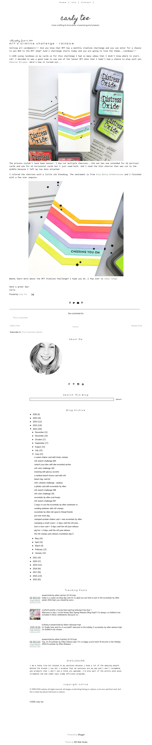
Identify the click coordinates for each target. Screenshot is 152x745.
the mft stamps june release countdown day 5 (53, 534)
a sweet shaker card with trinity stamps (51, 457)
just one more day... (42, 516)
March (38, 546)
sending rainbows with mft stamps (49, 508)
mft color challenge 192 (44, 468)
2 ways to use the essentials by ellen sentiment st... (56, 505)
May (37, 538)
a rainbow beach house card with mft (50, 476)
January (38, 553)
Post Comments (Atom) (32, 332)
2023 (35, 425)
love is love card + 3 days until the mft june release (56, 527)
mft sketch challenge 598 (45, 490)
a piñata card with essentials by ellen (50, 486)
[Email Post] (32, 294)
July (37, 450)
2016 (35, 576)
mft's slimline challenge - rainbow (48, 483)
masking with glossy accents (46, 472)
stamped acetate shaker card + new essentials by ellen (58, 519)
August (38, 447)
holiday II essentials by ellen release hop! (61, 625)
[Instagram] (78, 384)
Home (63, 2)
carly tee (75, 19)
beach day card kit (42, 479)
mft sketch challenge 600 (45, 461)
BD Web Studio (80, 742)
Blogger (81, 735)
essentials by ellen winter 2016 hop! (59, 595)
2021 (35, 558)
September (40, 443)
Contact (86, 2)
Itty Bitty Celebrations (109, 174)
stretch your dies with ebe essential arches (52, 465)
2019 (35, 565)
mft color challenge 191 (44, 494)
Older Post (15, 326)
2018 (35, 569)
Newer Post (136, 326)
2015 (35, 580)
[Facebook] (69, 384)
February (39, 549)
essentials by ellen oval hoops (47, 497)
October (38, 440)
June (37, 454)
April (37, 542)
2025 (35, 418)
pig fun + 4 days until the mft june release (52, 530)
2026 (35, 414)
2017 (35, 572)
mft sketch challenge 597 (45, 501)
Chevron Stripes (18, 62)
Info (74, 2)
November (39, 436)
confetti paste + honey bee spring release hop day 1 (67, 610)
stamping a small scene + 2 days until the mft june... (57, 523)
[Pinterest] (74, 384)
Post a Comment (20, 318)
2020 (35, 561)
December (39, 432)
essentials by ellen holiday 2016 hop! (59, 639)
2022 (35, 429)
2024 (35, 422)
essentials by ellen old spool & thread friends (53, 512)
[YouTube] (83, 384)
